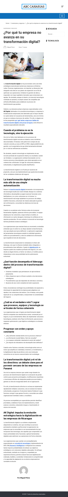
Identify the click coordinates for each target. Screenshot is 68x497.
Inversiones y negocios (10, 28)
